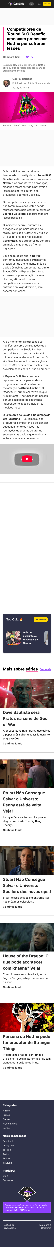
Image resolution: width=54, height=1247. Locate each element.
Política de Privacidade (9, 1226)
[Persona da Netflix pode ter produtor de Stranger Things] (27, 1040)
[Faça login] (38, 3)
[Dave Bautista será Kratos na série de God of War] (27, 708)
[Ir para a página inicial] (16, 4)
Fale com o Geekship (45, 1226)
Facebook (8, 1138)
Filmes (6, 1111)
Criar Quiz (46, 4)
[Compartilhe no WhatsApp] (34, 57)
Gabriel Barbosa (23, 81)
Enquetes (8, 1178)
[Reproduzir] (27, 473)
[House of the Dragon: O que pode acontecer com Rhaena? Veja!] (27, 959)
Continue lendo (13, 758)
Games (7, 1115)
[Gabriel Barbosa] (6, 85)
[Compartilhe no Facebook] (25, 57)
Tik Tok (7, 1146)
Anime (6, 1106)
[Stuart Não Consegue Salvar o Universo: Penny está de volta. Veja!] (27, 789)
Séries (6, 1124)
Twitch (7, 1151)
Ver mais (45, 683)
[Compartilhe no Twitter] (30, 57)
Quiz (5, 1173)
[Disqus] (27, 536)
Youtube (7, 1159)
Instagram (9, 1142)
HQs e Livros (9, 1119)
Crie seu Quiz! (40, 634)
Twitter (7, 1155)
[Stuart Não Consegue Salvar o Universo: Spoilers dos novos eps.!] (27, 876)
